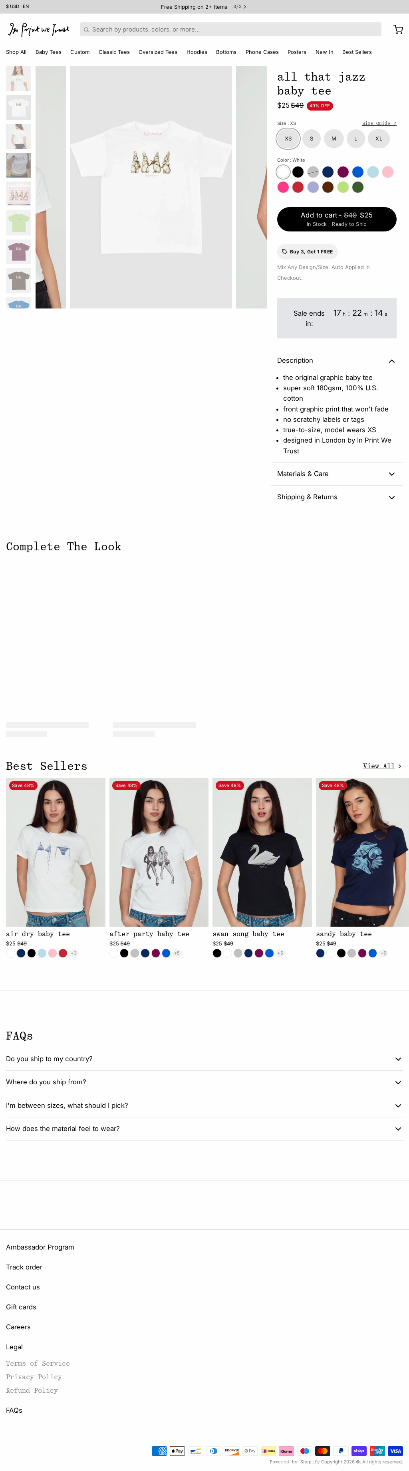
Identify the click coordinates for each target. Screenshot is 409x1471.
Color (291, 160)
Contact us (23, 1287)
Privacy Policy (34, 1377)
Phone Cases (262, 52)
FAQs (14, 1410)
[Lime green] (343, 187)
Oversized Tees (158, 52)
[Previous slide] (48, 185)
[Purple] (313, 187)
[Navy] (328, 172)
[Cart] (395, 29)
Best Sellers (357, 52)
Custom (79, 52)
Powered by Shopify (295, 1462)
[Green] (358, 187)
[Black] (298, 172)
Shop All (16, 52)
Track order (24, 1267)
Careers (18, 1327)
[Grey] (313, 172)
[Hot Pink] (283, 187)
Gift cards (21, 1307)
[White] (283, 172)
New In (325, 52)
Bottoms (226, 52)
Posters (297, 52)
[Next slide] (255, 185)
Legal (14, 1347)
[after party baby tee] (159, 852)
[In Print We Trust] (38, 30)
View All (379, 766)
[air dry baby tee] (55, 852)
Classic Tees (114, 52)
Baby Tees (49, 52)
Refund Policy (32, 1390)
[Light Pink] (388, 172)
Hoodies (197, 52)
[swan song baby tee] (262, 852)
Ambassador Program (40, 1247)
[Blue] (373, 172)
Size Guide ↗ (379, 123)
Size (286, 123)
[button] (337, 219)
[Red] (298, 187)
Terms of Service (38, 1363)
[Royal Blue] (358, 172)
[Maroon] (343, 172)
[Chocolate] (328, 187)
